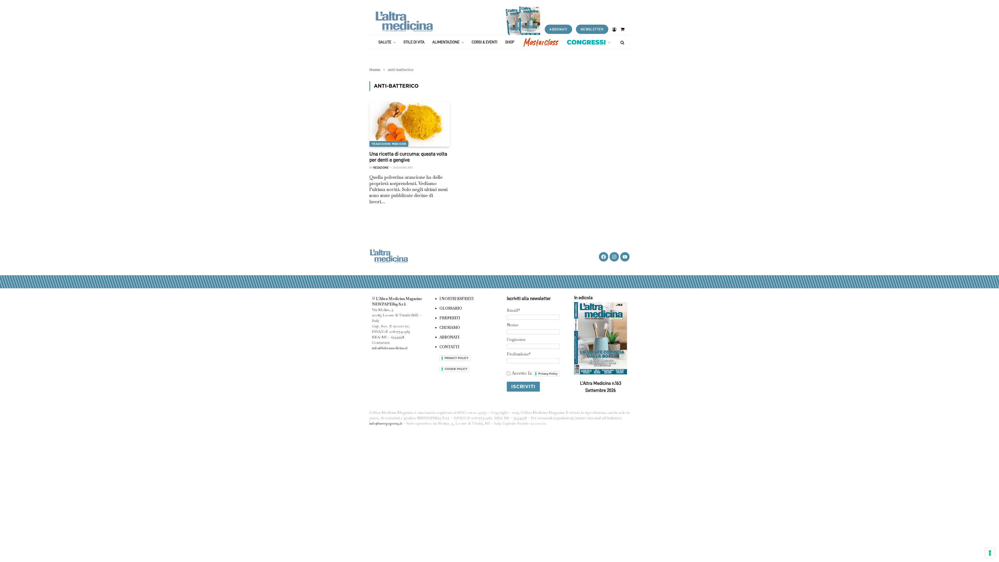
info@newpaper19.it (385, 423)
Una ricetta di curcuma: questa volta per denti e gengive (408, 156)
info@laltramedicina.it (390, 348)
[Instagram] (614, 256)
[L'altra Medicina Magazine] (404, 21)
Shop (509, 42)
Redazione (380, 167)
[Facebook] (603, 256)
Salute (385, 42)
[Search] (621, 42)
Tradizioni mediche (389, 144)
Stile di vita (414, 42)
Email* (513, 310)
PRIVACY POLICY (457, 358)
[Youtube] (625, 256)
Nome (512, 325)
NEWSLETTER (592, 29)
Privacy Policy (548, 373)
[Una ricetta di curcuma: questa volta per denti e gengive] (409, 124)
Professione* (519, 354)
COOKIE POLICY (456, 369)
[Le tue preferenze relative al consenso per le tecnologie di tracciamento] (990, 553)
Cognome (516, 339)
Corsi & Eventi (484, 42)
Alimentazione (445, 42)
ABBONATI (558, 29)
